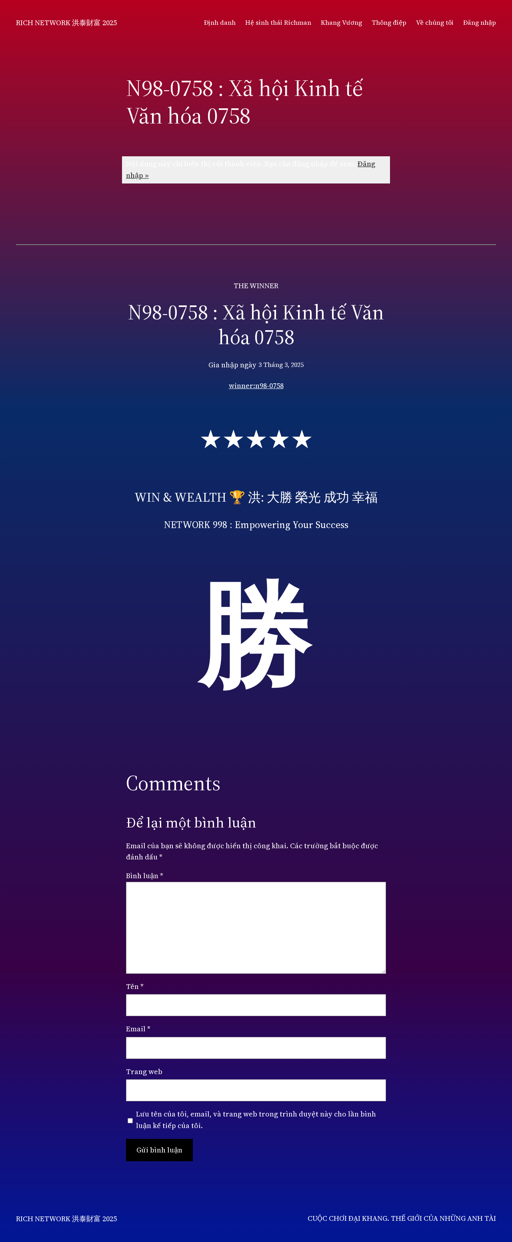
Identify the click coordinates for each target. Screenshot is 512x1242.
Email (138, 1029)
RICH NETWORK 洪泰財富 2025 (66, 23)
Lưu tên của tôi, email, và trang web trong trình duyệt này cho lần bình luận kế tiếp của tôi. (256, 1119)
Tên (135, 986)
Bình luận (144, 876)
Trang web (144, 1072)
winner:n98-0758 (256, 386)
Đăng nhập (479, 22)
